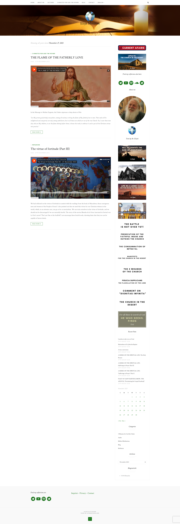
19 (120, 410)
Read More (36, 132)
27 (124, 415)
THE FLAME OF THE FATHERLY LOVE (57, 58)
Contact (92, 2)
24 (140, 410)
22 (132, 410)
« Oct (119, 421)
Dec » (123, 421)
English (100, 2)
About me (41, 2)
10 (140, 401)
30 (136, 415)
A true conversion (123, 350)
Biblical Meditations (124, 441)
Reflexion (36, 145)
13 (124, 406)
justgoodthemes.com (93, 513)
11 (144, 401)
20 (124, 410)
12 (120, 406)
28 (128, 415)
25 (144, 410)
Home (32, 2)
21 (128, 410)
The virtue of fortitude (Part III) (50, 149)
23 (136, 410)
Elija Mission (90, 23)
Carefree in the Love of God (126, 339)
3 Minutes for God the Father (68, 2)
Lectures (51, 2)
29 (132, 415)
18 (144, 406)
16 (136, 406)
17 (140, 406)
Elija (32, 61)
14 (128, 406)
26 (120, 415)
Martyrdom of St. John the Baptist (128, 344)
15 (132, 406)
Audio (120, 438)
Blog (83, 2)
